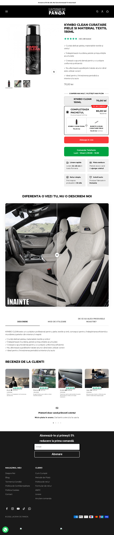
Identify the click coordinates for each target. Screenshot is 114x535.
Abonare (57, 454)
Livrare (38, 494)
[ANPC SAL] (39, 530)
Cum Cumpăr (41, 473)
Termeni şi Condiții (13, 482)
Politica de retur (42, 482)
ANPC (38, 490)
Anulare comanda (43, 498)
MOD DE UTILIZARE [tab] (57, 322)
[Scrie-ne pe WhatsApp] (5, 530)
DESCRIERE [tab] (22, 322)
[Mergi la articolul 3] (26, 84)
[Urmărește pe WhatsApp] (29, 508)
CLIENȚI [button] (38, 468)
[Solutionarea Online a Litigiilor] (77, 530)
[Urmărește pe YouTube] (18, 508)
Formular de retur (43, 486)
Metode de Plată (42, 477)
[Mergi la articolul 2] (17, 84)
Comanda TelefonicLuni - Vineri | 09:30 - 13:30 (86, 151)
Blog (7, 477)
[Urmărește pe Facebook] (6, 508)
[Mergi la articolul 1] (8, 84)
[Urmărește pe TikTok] (23, 508)
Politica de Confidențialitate (17, 486)
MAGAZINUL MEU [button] (13, 468)
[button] (86, 101)
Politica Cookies (12, 490)
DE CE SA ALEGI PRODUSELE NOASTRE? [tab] (91, 320)
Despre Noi (10, 473)
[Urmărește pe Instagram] (12, 508)
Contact (8, 494)
